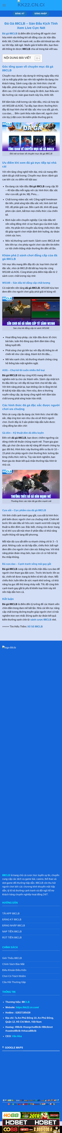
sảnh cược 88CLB (40, 619)
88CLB (6, 875)
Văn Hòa (17, 1036)
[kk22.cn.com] (31, 5)
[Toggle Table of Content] (36, 58)
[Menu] (4, 5)
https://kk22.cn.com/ (27, 1007)
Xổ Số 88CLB (35, 626)
